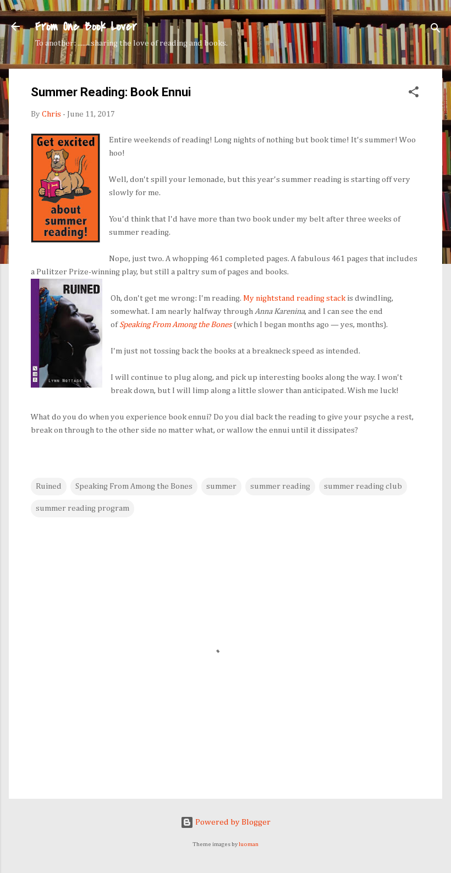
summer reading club (363, 486)
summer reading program (82, 508)
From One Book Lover (86, 26)
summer (221, 486)
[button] (413, 94)
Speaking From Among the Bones (175, 325)
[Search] (435, 30)
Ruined (49, 486)
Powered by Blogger (232, 822)
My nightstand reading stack (294, 298)
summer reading (280, 486)
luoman (248, 844)
